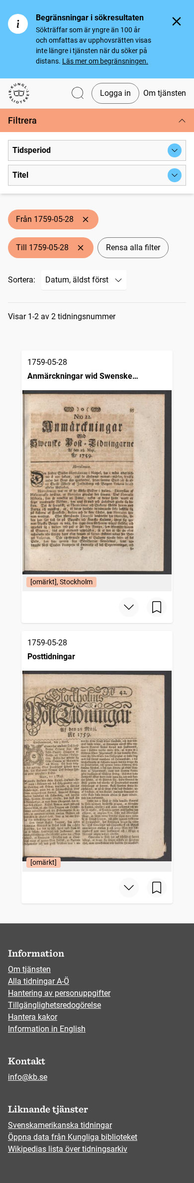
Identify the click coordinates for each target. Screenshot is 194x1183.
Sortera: (21, 279)
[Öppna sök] (78, 93)
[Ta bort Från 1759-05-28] (86, 219)
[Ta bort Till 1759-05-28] (81, 248)
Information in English (47, 1029)
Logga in (115, 93)
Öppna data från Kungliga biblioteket (72, 1137)
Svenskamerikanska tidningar (60, 1125)
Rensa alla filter (133, 247)
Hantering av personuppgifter (59, 993)
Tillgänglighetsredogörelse (54, 1005)
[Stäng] (176, 21)
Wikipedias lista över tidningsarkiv (67, 1149)
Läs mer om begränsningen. (105, 61)
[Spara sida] (157, 607)
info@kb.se (27, 1077)
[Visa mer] (129, 607)
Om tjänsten (164, 93)
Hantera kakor (32, 1017)
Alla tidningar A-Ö (38, 981)
